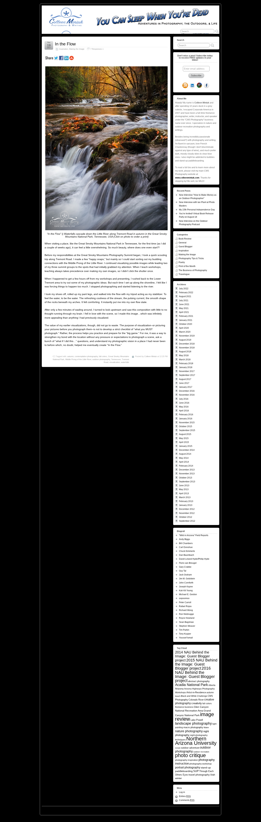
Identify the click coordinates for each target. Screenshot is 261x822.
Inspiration (63, 49)
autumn (70, 356)
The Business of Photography (193, 270)
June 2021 (184, 304)
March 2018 (185, 359)
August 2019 (185, 340)
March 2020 (185, 332)
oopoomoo (184, 598)
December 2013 (187, 469)
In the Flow (65, 44)
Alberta (211, 685)
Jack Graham (185, 574)
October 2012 (185, 517)
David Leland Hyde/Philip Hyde (194, 559)
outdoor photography (101, 359)
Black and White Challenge (194, 696)
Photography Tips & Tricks (191, 258)
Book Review (185, 239)
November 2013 (187, 473)
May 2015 (184, 438)
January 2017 (185, 387)
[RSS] (185, 85)
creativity (196, 703)
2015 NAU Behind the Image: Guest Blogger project (196, 664)
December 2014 (187, 450)
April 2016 (184, 410)
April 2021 (184, 312)
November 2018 (187, 347)
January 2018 (185, 367)
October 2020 (185, 324)
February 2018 (186, 363)
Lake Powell (197, 720)
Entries (185, 796)
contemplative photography (86, 356)
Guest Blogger (185, 246)
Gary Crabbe (185, 567)
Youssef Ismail (186, 637)
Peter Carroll (185, 602)
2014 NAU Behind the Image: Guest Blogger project (192, 656)
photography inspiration (186, 760)
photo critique (190, 755)
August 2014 (185, 454)
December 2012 (187, 509)
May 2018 (184, 355)
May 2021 (184, 308)
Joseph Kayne (186, 586)
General (182, 242)
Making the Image (76, 49)
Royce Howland (186, 618)
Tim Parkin (184, 630)
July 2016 (183, 399)
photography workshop (200, 764)
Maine (206, 727)
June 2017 (184, 383)
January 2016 (185, 418)
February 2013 (186, 501)
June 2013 (184, 485)
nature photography (189, 731)
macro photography (193, 727)
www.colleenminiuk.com (187, 177)
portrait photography (187, 767)
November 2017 (187, 371)
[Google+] (199, 85)
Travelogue (184, 274)
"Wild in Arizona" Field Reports (193, 535)
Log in (182, 792)
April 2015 (184, 442)
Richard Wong (186, 610)
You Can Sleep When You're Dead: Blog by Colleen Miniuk (73, 810)
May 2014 (184, 458)
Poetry (182, 262)
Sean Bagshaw (186, 622)
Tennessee (116, 359)
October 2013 (185, 477)
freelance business (184, 707)
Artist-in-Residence (196, 692)
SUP (196, 771)
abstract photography (199, 681)
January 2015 (185, 446)
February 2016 (186, 414)
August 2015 (185, 434)
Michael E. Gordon (188, 594)
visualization (114, 362)
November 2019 (187, 336)
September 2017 (187, 375)
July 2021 (183, 300)
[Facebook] (206, 85)
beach (177, 696)
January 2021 (185, 320)
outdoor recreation (201, 752)
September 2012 (187, 521)
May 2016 (184, 407)
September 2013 (187, 481)
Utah (212, 774)
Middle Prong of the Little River (78, 359)
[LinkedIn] (192, 85)
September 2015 (187, 430)
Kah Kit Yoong (186, 590)
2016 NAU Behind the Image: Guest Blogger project (195, 674)
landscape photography (193, 723)
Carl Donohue (186, 547)
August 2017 (185, 379)
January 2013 (185, 505)
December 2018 (187, 344)
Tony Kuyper (185, 634)
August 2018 (185, 351)
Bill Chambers (186, 543)
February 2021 (186, 316)
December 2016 (187, 391)
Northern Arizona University (196, 741)
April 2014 (184, 462)
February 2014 (186, 466)
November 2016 (187, 395)
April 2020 (184, 328)
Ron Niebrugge (186, 614)
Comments (186, 800)
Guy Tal (182, 571)
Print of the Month (187, 266)
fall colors (103, 356)
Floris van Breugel (188, 563)
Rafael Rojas (185, 606)
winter (178, 778)
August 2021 (185, 296)
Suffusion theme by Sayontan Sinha (203, 810)
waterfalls (125, 362)
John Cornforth (186, 582)
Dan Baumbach (186, 555)
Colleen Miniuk (150, 356)
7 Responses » (97, 49)
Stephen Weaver (187, 626)
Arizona (179, 688)
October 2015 (185, 426)
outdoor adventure (190, 747)
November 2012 (187, 513)
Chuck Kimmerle (187, 551)
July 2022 (183, 288)
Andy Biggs (184, 539)
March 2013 (185, 497)
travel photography (199, 774)
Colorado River (196, 699)
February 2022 (186, 292)
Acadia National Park (191, 685)
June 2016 (184, 403)
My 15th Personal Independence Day (197, 209)
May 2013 (184, 489)
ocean (177, 748)
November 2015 (187, 422)
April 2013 (184, 493)
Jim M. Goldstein (187, 578)
